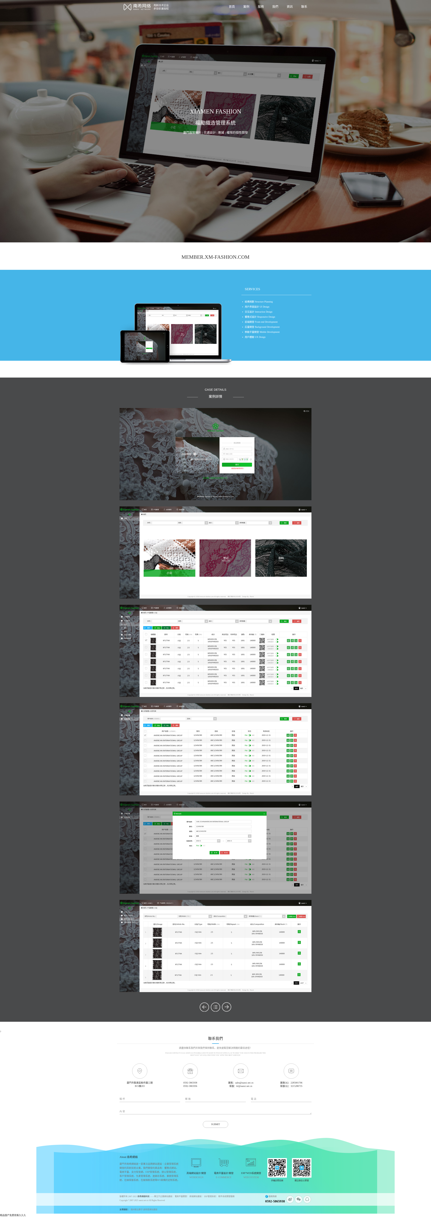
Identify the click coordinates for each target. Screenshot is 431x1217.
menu (215, 1007)
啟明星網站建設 (150, 1209)
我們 (275, 6)
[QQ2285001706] (307, 1199)
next (226, 1007)
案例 (246, 6)
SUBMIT (215, 1124)
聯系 (304, 6)
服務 (261, 6)
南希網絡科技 (143, 1196)
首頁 (232, 6)
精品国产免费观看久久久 (13, 1215)
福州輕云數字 (137, 1209)
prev (204, 1007)
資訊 (290, 6)
